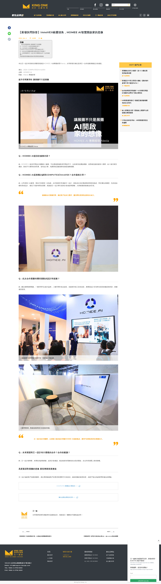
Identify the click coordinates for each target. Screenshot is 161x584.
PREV (28, 531)
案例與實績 (88, 552)
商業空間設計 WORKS (91, 558)
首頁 (48, 552)
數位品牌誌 (95, 9)
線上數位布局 (62, 15)
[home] (35, 6)
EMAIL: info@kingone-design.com (17, 565)
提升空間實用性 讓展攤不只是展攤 (31, 44)
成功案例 (82, 9)
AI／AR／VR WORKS (91, 561)
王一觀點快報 (99, 15)
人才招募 (50, 558)
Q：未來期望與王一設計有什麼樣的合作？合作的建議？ (35, 53)
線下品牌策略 (38, 15)
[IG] (144, 15)
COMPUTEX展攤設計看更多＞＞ (67, 486)
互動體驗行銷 (50, 15)
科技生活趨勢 (87, 15)
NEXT (108, 531)
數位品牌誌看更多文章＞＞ (67, 497)
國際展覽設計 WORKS (91, 555)
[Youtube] (148, 15)
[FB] (140, 15)
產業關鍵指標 (74, 15)
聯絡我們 (111, 14)
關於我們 (111, 10)
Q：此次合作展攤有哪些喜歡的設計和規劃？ (33, 51)
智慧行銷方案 (67, 552)
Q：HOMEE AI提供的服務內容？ (30, 46)
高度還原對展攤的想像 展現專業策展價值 (32, 56)
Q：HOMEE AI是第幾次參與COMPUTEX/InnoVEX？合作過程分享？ (32, 48)
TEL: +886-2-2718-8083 (14, 568)
